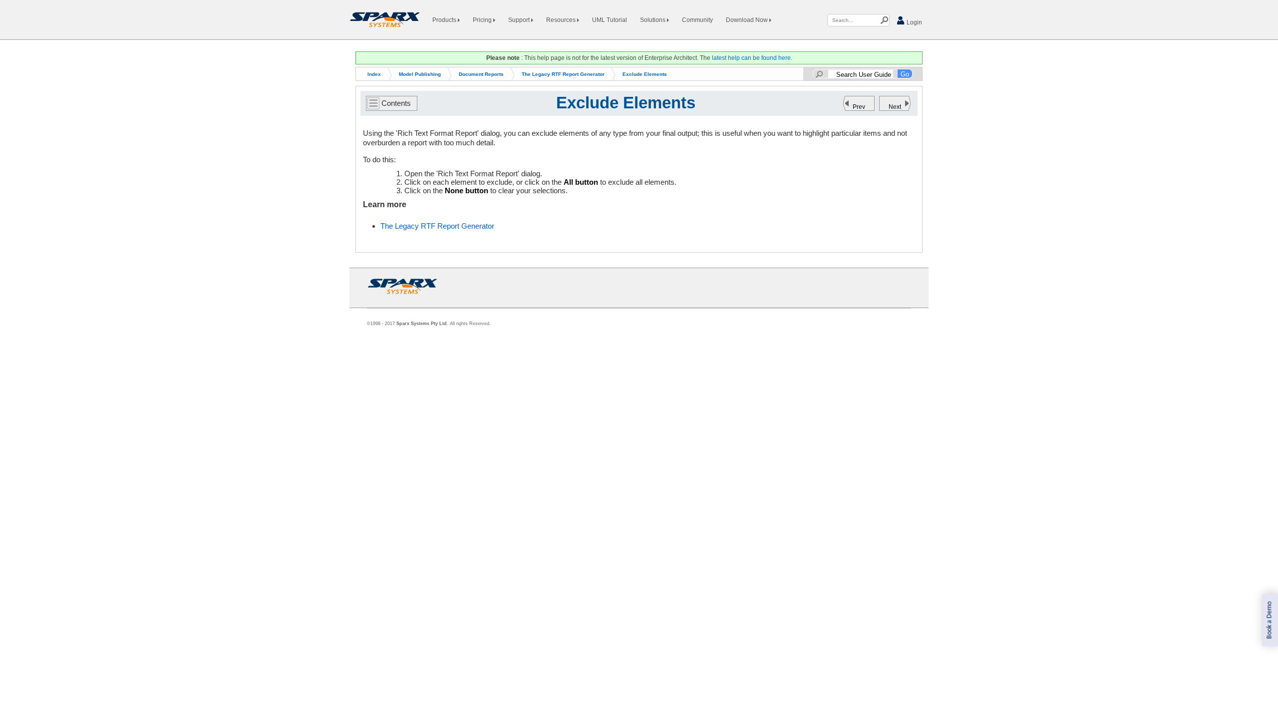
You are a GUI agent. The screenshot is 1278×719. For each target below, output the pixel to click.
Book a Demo (1269, 620)
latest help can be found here (751, 57)
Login (913, 22)
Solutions (653, 19)
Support (519, 19)
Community (697, 19)
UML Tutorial (609, 19)
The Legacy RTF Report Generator (563, 74)
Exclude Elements (645, 74)
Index (374, 74)
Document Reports (481, 74)
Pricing (483, 19)
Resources (561, 19)
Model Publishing (420, 74)
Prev (859, 106)
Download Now (747, 19)
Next (895, 106)
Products (445, 19)
